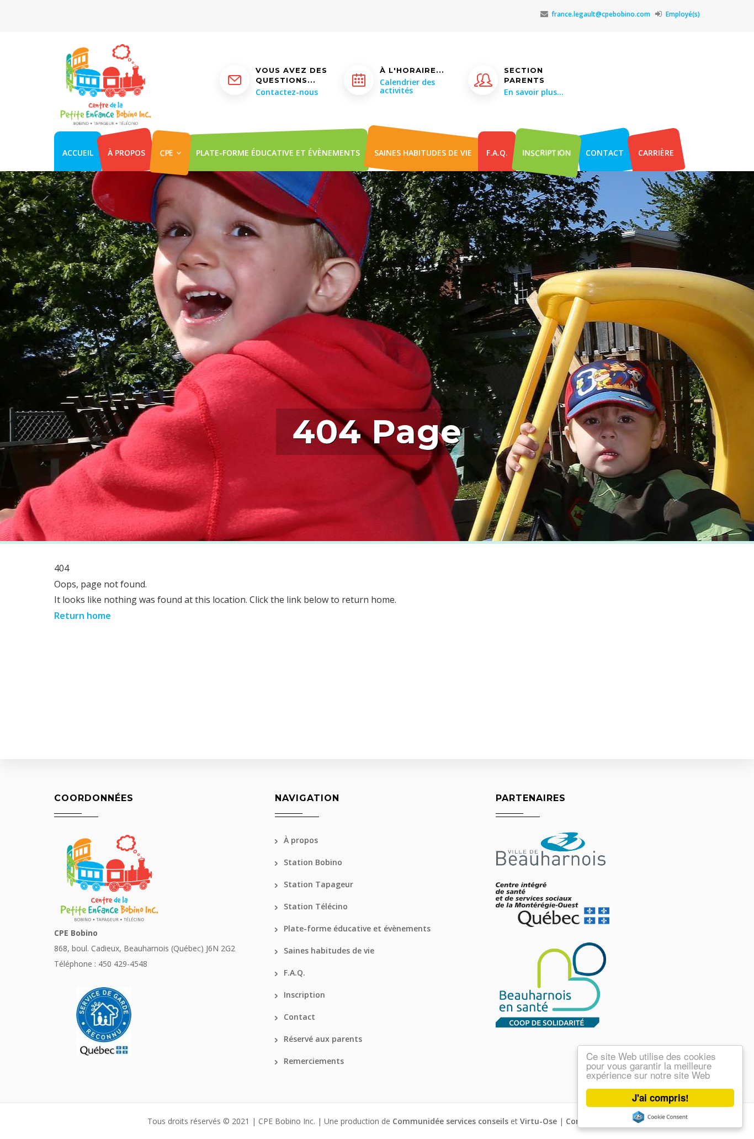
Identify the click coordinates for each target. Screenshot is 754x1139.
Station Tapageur (318, 884)
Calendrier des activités (407, 86)
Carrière (656, 152)
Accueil (77, 152)
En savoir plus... (534, 92)
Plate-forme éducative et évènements (278, 152)
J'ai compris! (660, 1097)
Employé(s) (683, 14)
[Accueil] (105, 60)
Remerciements (314, 1061)
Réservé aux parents (323, 1039)
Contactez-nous (287, 92)
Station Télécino (316, 906)
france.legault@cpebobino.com (600, 14)
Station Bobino (313, 862)
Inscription (546, 152)
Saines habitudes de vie (423, 152)
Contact (605, 152)
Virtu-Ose (538, 1121)
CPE (168, 152)
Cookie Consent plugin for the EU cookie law (660, 1117)
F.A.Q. (497, 152)
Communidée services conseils (450, 1121)
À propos (126, 152)
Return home (82, 616)
